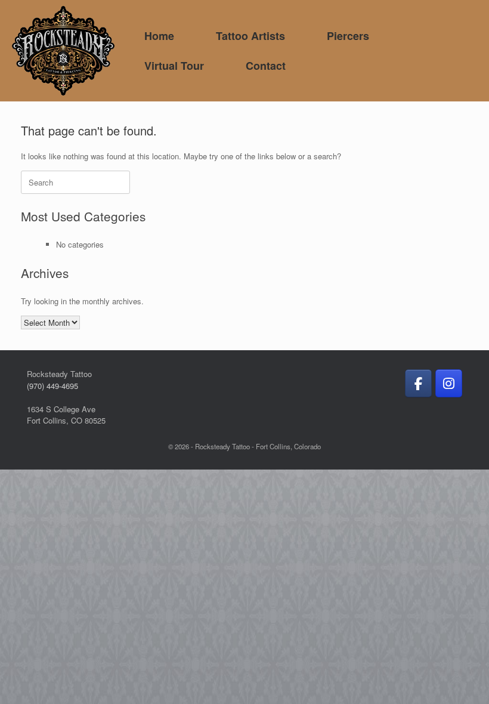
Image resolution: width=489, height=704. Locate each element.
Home (159, 36)
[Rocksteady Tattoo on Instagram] (448, 383)
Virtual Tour (174, 65)
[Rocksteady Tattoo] (63, 50)
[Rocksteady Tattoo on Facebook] (418, 383)
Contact (266, 65)
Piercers (348, 36)
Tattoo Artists (250, 36)
